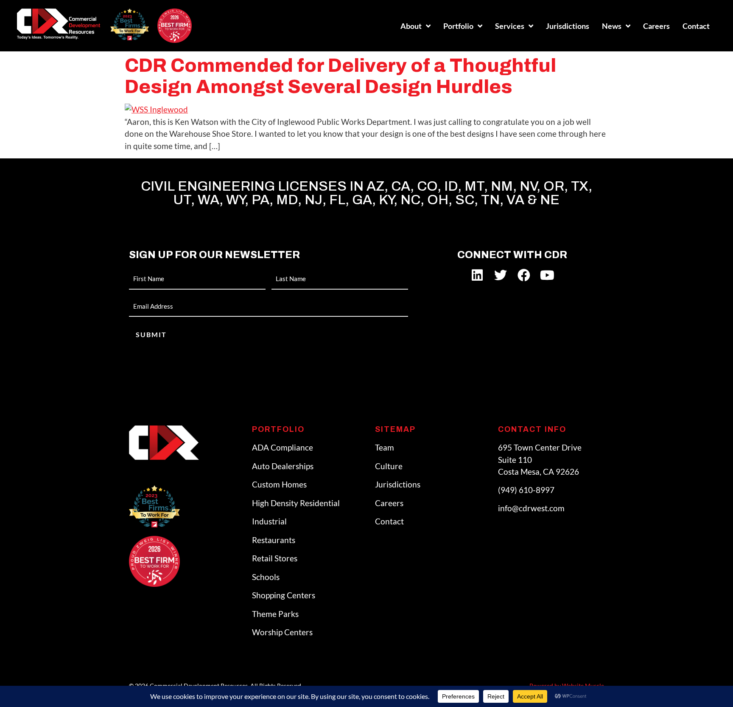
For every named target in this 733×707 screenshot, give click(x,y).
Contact (696, 26)
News (611, 26)
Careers (656, 26)
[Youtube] (547, 275)
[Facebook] (524, 275)
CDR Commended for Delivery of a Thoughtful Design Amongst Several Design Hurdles (340, 76)
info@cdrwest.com (531, 508)
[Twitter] (500, 275)
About (411, 26)
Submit (151, 334)
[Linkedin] (477, 275)
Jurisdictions (567, 26)
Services (509, 26)
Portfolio (458, 26)
